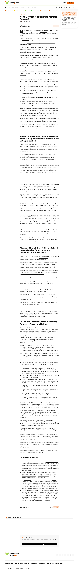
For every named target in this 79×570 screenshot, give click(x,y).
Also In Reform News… (66, 26)
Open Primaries (9, 10)
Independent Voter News (13, 568)
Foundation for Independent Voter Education (17, 563)
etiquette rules (31, 519)
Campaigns (23, 14)
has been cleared (43, 258)
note (33, 124)
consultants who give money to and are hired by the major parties (39, 395)
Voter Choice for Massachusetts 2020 (29, 144)
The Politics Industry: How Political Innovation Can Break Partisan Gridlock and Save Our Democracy (39, 73)
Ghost (25, 568)
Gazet (29, 568)
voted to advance (50, 462)
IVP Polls (28, 10)
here (52, 500)
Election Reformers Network (31, 490)
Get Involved (25, 565)
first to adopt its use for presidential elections (45, 239)
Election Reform (44, 10)
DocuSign (25, 191)
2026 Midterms (54, 10)
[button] (7, 558)
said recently (25, 40)
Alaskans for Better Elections (29, 262)
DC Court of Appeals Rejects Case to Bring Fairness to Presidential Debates (69, 23)
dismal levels (43, 32)
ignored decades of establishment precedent (32, 274)
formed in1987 (40, 362)
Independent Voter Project (38, 563)
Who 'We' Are (58, 563)
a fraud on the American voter (44, 383)
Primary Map (50, 563)
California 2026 (35, 10)
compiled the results (43, 476)
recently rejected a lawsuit (40, 353)
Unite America (27, 480)
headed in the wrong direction (47, 30)
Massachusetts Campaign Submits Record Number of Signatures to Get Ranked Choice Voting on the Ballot (69, 14)
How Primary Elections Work (12, 565)
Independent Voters (19, 10)
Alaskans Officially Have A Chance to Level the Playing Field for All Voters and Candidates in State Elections (69, 19)
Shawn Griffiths (26, 21)
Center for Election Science (29, 476)
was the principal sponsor (44, 368)
